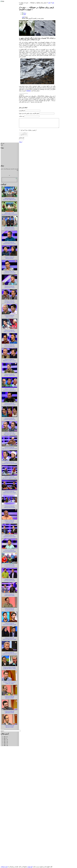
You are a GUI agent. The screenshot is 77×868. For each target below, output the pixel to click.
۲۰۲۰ (6, 738)
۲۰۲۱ (6, 736)
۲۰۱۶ (6, 744)
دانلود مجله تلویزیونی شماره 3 (9, 696)
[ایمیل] (24, 14)
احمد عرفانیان (4, 866)
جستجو (2, 729)
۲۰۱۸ (6, 741)
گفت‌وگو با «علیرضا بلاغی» (9, 697)
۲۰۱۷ (6, 742)
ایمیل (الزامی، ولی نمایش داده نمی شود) (29, 113)
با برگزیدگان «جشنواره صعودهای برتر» (9, 419)
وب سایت (21, 116)
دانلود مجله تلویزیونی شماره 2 (9, 711)
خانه (53, 2)
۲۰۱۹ (6, 739)
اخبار (49, 2)
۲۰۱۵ (6, 745)
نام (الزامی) (22, 110)
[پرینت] (24, 12)
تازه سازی (21, 137)
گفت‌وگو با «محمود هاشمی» (9, 712)
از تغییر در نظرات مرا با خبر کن (28, 130)
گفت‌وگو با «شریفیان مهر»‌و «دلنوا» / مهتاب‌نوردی (9, 463)
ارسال (20, 141)
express (28, 90)
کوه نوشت (29, 866)
